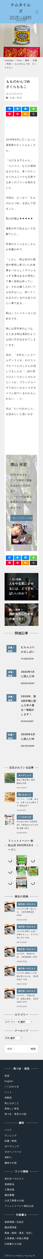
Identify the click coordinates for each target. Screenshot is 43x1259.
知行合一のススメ (14, 1178)
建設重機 (9, 1195)
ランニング (11, 1135)
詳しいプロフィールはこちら (23, 518)
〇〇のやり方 (12, 1086)
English (9, 1081)
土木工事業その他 (14, 1200)
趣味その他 (11, 1162)
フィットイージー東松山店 (19, 1206)
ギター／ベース (13, 1151)
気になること (12, 1103)
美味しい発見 (12, 1108)
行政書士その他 (13, 1243)
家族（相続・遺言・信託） (19, 1233)
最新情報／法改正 (14, 1222)
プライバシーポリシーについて (20, 1255)
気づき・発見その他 (15, 1114)
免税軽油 (9, 1184)
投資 (7, 1075)
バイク (8, 1130)
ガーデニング (12, 1146)
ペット (8, 1092)
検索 (33, 1049)
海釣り (8, 1157)
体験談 (8, 1097)
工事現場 (9, 1189)
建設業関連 (11, 1227)
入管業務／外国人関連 (17, 1238)
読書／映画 (16, 97)
